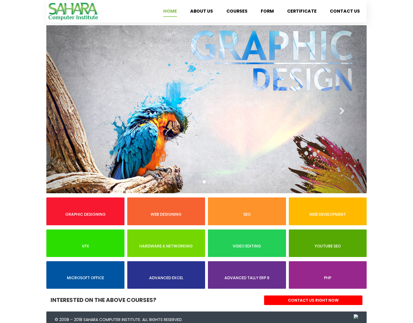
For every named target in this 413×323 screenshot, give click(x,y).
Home (170, 11)
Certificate (302, 11)
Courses (237, 11)
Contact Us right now (313, 300)
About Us (201, 11)
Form (267, 11)
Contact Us (345, 11)
